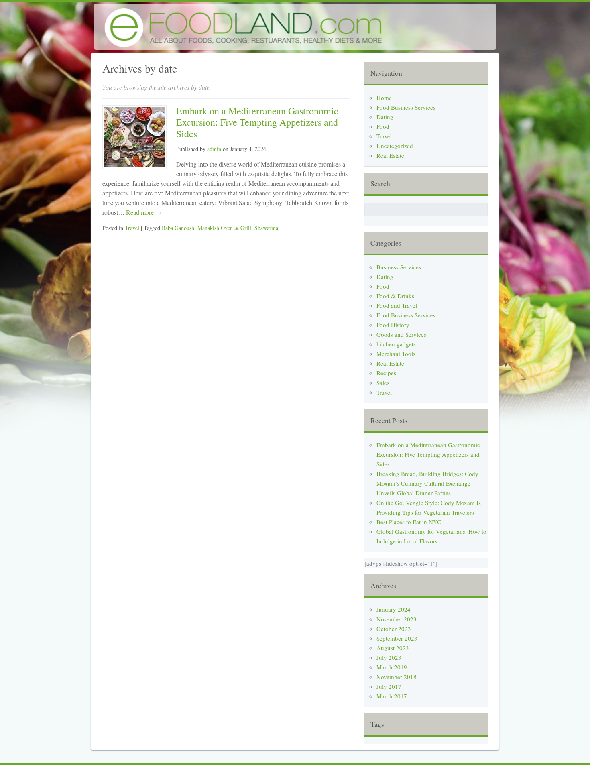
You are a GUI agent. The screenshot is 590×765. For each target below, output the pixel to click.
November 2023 (396, 619)
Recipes (386, 373)
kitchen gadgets (396, 344)
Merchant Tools (395, 354)
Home (384, 98)
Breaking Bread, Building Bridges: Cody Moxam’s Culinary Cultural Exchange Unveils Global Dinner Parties (427, 483)
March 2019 (391, 667)
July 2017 (388, 686)
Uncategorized (394, 146)
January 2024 (393, 609)
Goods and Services (401, 334)
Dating (384, 117)
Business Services (398, 267)
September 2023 (396, 638)
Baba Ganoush (178, 228)
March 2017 (391, 696)
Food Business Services (405, 107)
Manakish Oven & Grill (224, 228)
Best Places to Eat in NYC (408, 522)
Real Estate (390, 155)
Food (382, 126)
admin (214, 149)
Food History (392, 325)
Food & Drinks (395, 296)
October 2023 (393, 629)
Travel (132, 228)
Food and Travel (396, 305)
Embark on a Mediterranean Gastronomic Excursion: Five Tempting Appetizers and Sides (257, 122)
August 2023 (392, 648)
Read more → (143, 212)
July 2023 (388, 657)
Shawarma (266, 228)
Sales (382, 382)
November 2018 (396, 677)
